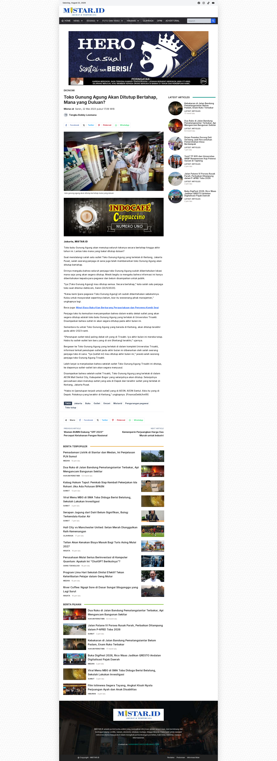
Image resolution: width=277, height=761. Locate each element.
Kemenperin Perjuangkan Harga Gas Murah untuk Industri (143, 434)
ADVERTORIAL (172, 20)
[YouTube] (213, 3)
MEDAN (66, 461)
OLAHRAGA (148, 20)
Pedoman (181, 757)
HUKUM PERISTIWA (71, 476)
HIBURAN (92, 694)
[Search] (213, 20)
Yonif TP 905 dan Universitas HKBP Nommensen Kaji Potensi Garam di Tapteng (200, 158)
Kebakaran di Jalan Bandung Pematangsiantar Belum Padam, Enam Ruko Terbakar (199, 105)
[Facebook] (199, 3)
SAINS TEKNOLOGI (71, 566)
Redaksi (170, 757)
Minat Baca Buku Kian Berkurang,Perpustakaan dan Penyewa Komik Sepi (117, 307)
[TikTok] (208, 3)
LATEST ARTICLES (192, 111)
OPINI (159, 20)
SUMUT (66, 491)
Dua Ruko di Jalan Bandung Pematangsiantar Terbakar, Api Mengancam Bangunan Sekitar (200, 122)
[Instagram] (203, 3)
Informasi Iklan (193, 757)
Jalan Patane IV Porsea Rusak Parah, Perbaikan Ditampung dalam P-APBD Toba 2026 (199, 175)
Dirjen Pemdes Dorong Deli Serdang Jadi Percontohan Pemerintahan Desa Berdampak (198, 140)
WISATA (66, 551)
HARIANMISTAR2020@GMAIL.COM (143, 744)
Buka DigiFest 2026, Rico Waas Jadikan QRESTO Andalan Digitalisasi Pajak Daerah (200, 193)
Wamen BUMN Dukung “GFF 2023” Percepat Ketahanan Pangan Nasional (85, 434)
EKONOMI (69, 90)
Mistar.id (69, 108)
